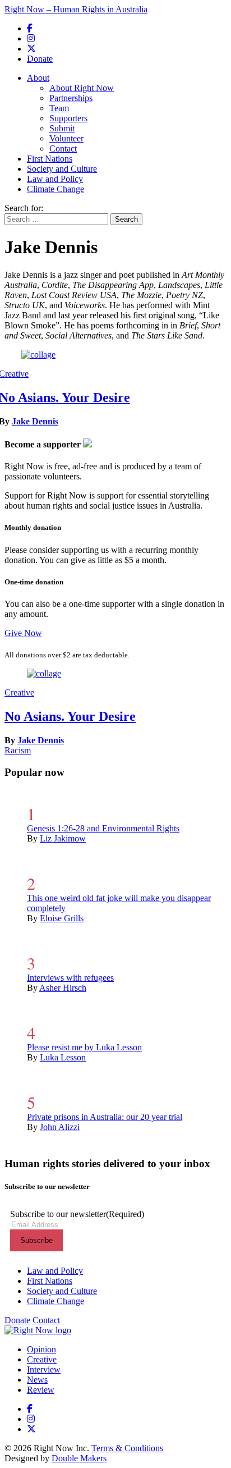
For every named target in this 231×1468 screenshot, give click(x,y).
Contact (63, 148)
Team (59, 108)
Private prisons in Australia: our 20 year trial (104, 1117)
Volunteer (66, 138)
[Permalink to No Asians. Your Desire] (38, 354)
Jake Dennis (35, 421)
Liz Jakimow (63, 838)
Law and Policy (55, 179)
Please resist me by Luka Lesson (84, 1047)
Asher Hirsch (62, 988)
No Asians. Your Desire (70, 716)
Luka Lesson (63, 1057)
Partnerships (71, 98)
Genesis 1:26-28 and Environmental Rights (103, 828)
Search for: (23, 208)
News (37, 1379)
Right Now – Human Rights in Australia (75, 9)
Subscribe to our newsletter (77, 1214)
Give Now (23, 633)
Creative (19, 692)
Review (40, 1389)
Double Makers (79, 1458)
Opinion (41, 1349)
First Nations (49, 158)
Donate (40, 58)
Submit (62, 128)
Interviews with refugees (70, 977)
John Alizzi (60, 1127)
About (38, 78)
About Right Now (81, 88)
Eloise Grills (62, 918)
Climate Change (55, 189)
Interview (44, 1369)
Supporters (68, 118)
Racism (17, 750)
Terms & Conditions (127, 1448)
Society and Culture (62, 168)
